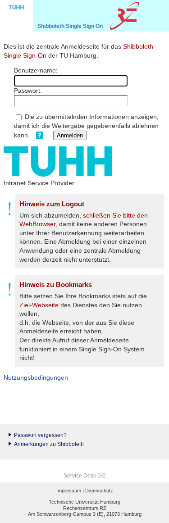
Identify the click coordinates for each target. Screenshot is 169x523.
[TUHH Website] (16, 16)
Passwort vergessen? (40, 435)
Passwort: (28, 90)
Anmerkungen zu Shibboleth (49, 444)
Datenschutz (99, 490)
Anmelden (70, 135)
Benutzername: (36, 70)
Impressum (68, 490)
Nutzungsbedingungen (36, 377)
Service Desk (80, 476)
